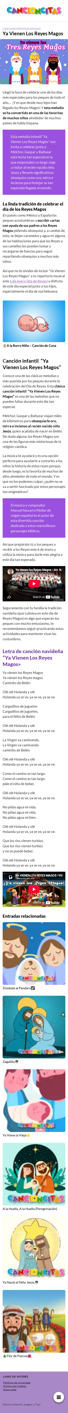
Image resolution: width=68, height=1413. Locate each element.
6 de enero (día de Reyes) (29, 281)
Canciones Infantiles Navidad (22, 28)
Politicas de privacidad (16, 1382)
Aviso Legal (10, 1389)
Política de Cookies (14, 1386)
